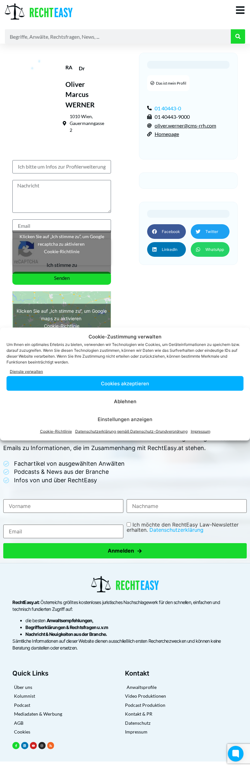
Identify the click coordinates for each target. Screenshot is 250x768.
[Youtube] (33, 745)
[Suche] (238, 36)
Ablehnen (125, 401)
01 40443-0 (168, 108)
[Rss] (50, 745)
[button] (166, 231)
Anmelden (125, 550)
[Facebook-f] (16, 745)
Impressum (200, 431)
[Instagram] (42, 745)
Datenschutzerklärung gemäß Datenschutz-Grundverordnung (131, 431)
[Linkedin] (24, 745)
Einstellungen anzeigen (125, 419)
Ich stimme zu (62, 265)
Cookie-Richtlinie (56, 431)
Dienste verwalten (26, 371)
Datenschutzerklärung (176, 530)
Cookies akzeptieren (125, 383)
